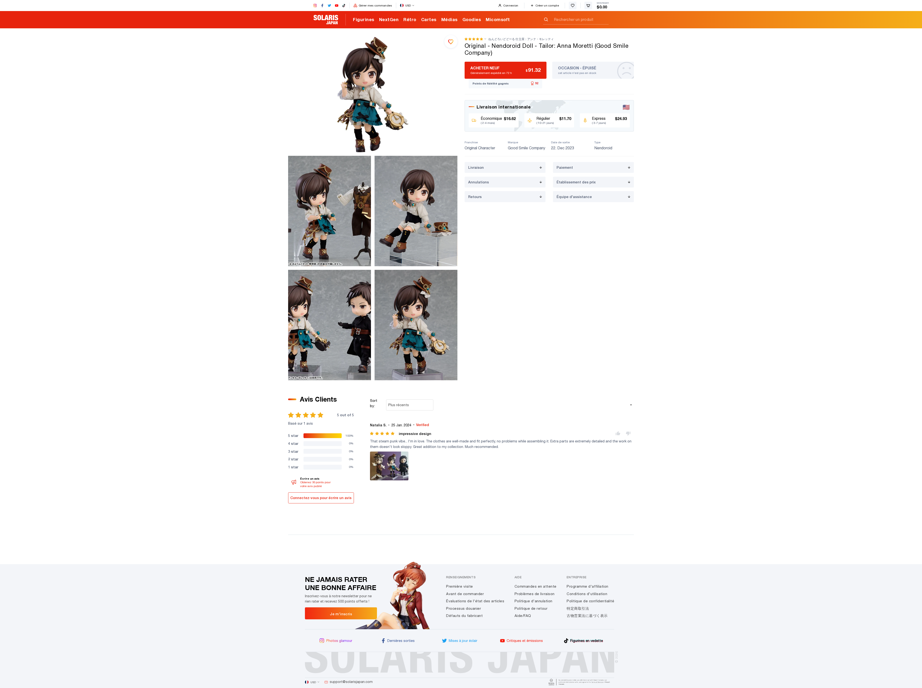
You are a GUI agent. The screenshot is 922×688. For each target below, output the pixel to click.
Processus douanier (463, 608)
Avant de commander (465, 594)
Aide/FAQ (523, 616)
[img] (382, 433)
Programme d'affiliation (587, 586)
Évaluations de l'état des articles (475, 601)
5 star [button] (293, 435)
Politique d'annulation (533, 601)
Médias (449, 19)
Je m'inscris (341, 614)
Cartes (429, 19)
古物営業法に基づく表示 (587, 616)
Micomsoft (498, 19)
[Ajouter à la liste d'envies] (450, 41)
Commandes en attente (536, 586)
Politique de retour (531, 608)
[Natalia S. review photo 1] (389, 466)
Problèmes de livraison (535, 594)
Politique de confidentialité (590, 601)
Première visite (459, 586)
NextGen (389, 19)
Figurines (363, 19)
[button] (474, 39)
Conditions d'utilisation (587, 594)
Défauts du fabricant (464, 616)
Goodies (471, 19)
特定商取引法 (578, 608)
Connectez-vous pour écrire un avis (321, 498)
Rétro (409, 19)
